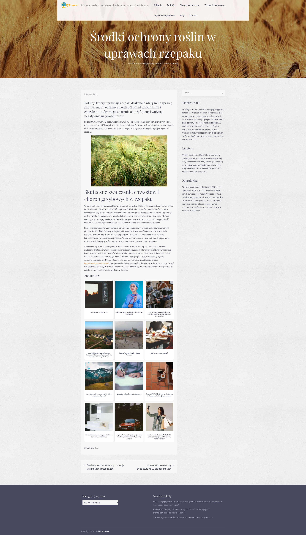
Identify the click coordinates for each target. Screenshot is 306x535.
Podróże (171, 5)
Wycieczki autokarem (215, 5)
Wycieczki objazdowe (164, 15)
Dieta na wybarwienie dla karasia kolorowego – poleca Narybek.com (183, 517)
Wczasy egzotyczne (189, 5)
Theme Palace (103, 531)
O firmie (158, 5)
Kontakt (193, 15)
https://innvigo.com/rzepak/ (96, 263)
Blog (182, 15)
